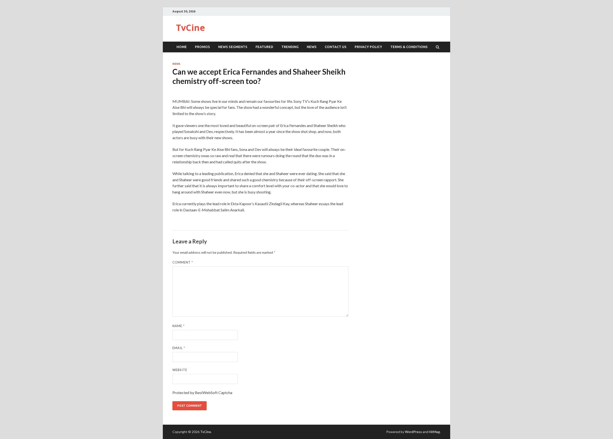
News (312, 47)
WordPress (413, 432)
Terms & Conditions (409, 47)
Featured (264, 47)
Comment (182, 262)
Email (178, 348)
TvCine (190, 27)
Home (181, 47)
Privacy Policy (368, 47)
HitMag (434, 432)
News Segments (232, 47)
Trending (290, 47)
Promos (202, 47)
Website (179, 370)
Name (178, 326)
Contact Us (335, 47)
